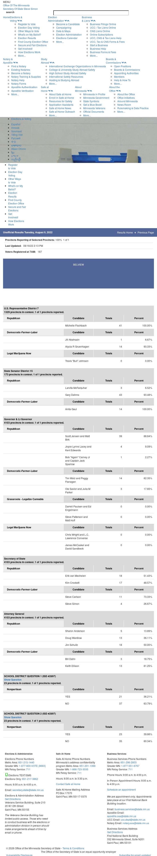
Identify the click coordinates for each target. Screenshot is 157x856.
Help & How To (122, 80)
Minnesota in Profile (94, 94)
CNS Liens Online (100, 31)
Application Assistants (61, 104)
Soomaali (16, 131)
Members (119, 76)
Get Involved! (25, 48)
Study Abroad (45, 60)
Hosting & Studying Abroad (64, 80)
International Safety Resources (66, 76)
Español (15, 124)
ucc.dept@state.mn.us (132, 819)
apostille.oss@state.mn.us (121, 816)
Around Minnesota (127, 101)
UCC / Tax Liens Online (103, 27)
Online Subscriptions (101, 34)
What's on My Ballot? (29, 34)
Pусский (15, 138)
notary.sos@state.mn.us (135, 823)
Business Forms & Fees (103, 52)
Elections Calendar (66, 38)
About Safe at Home (60, 94)
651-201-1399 (87, 765)
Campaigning (63, 27)
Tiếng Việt (16, 134)
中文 (13, 141)
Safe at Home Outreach (62, 111)
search (10, 12)
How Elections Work (29, 52)
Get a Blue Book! (92, 104)
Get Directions (13, 799)
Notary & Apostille (8, 60)
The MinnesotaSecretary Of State (20, 6)
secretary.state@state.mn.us (28, 790)
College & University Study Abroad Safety (72, 69)
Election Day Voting (29, 27)
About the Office (114, 88)
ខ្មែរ (12, 152)
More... (22, 55)
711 (28, 769)
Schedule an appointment (121, 789)
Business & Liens (87, 18)
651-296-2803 (129, 762)
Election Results (27, 38)
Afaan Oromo (18, 148)
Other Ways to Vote (28, 31)
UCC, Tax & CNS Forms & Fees (107, 41)
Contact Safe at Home (68, 784)
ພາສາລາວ (16, 145)
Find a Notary (18, 66)
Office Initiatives (126, 97)
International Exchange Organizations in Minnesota (77, 66)
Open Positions (122, 66)
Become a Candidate (68, 24)
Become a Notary (20, 73)
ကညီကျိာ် (16, 159)
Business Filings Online (103, 24)
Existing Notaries (20, 69)
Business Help (98, 48)
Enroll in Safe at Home (61, 97)
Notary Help (18, 80)
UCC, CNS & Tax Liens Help (105, 38)
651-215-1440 (26, 762)
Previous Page (146, 232)
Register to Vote (27, 24)
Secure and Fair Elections (32, 45)
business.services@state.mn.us (132, 809)
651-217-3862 (30, 779)
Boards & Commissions (113, 60)
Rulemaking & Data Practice (133, 108)
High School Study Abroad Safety (67, 73)
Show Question (12, 679)
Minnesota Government (96, 97)
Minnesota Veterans (94, 108)
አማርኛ (14, 155)
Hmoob (15, 127)
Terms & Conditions (73, 848)
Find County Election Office (33, 41)
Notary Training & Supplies (26, 76)
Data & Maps (63, 31)
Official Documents (93, 111)
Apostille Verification (22, 90)
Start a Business (99, 45)
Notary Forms (18, 83)
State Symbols (91, 101)
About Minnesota (81, 88)
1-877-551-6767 (130, 765)
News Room (124, 104)
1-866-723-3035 (79, 769)
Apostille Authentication (24, 87)
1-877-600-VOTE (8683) (32, 765)
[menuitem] (29, 36)
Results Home (125, 232)
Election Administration (56, 18)
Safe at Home (45, 88)
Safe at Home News (60, 108)
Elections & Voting (16, 18)
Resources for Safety (60, 101)
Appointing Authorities (126, 73)
